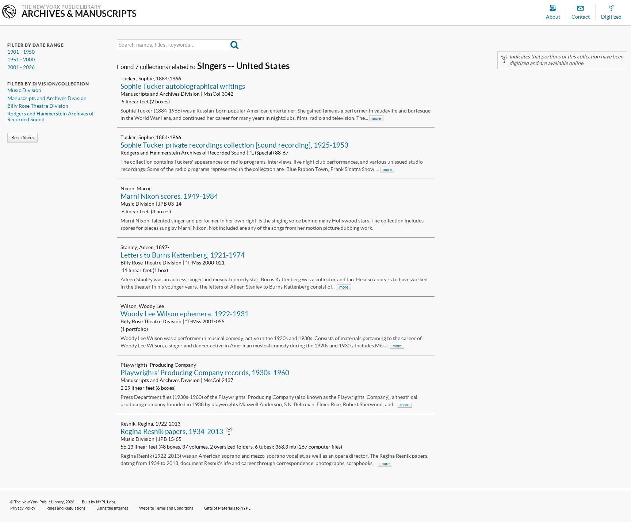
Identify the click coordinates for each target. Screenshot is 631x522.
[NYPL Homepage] (9, 12)
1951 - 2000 (21, 59)
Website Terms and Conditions (166, 508)
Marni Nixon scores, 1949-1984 (169, 196)
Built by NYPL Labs (98, 502)
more (376, 118)
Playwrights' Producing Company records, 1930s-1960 (205, 373)
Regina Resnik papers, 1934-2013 (172, 431)
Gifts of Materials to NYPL (227, 508)
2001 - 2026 (21, 67)
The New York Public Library (39, 502)
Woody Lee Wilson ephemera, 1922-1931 (185, 314)
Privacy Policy (22, 508)
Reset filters (22, 137)
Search (234, 44)
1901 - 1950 (21, 52)
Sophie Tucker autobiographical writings (183, 86)
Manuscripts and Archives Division (47, 98)
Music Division (24, 90)
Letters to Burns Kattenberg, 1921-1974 (183, 255)
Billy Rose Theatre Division (37, 106)
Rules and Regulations (65, 508)
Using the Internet (112, 508)
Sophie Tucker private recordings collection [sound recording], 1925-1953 (234, 145)
